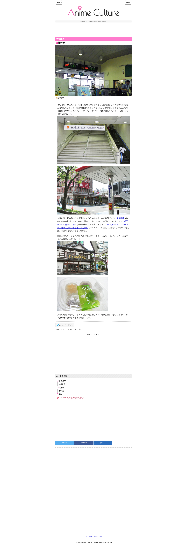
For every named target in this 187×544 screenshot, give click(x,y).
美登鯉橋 (120, 218)
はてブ (102, 443)
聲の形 (61, 42)
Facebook (83, 443)
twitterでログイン (66, 325)
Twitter (64, 443)
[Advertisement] (93, 29)
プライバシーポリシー (93, 536)
